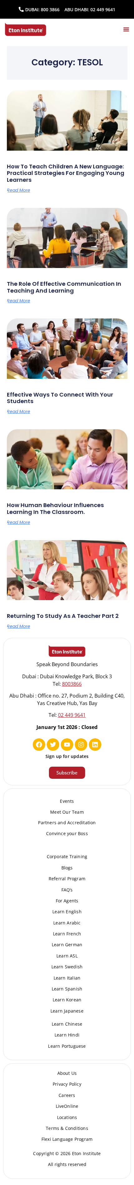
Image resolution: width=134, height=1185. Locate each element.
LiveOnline (67, 1106)
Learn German (67, 945)
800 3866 (50, 9)
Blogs (67, 868)
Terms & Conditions (67, 1128)
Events (67, 801)
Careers (67, 1095)
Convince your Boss (67, 833)
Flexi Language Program (67, 1139)
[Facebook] (39, 744)
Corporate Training (67, 856)
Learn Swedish (67, 967)
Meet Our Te (63, 812)
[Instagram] (81, 744)
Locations (67, 1117)
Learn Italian (67, 978)
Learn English (67, 912)
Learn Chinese (67, 1024)
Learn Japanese (67, 1011)
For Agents (67, 901)
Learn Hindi (67, 1035)
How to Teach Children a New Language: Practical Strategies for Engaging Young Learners (65, 173)
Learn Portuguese (67, 1046)
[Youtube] (67, 744)
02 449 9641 (102, 9)
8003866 (72, 683)
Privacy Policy (67, 1084)
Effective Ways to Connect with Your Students (60, 398)
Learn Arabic (66, 923)
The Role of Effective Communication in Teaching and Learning (64, 287)
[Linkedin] (95, 744)
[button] (126, 29)
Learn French (67, 934)
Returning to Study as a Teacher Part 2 (63, 616)
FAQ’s (67, 890)
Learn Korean (67, 1000)
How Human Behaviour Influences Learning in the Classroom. (55, 508)
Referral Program (67, 879)
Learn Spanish (67, 989)
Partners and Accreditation (67, 822)
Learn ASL (67, 956)
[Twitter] (53, 744)
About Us (67, 1073)
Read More (18, 190)
